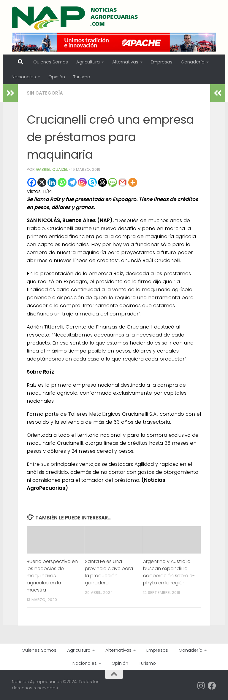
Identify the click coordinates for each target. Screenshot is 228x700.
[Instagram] (82, 182)
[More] (132, 182)
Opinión (56, 77)
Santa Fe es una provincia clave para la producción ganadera (109, 572)
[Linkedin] (52, 182)
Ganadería (193, 62)
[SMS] (112, 182)
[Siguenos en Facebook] (212, 686)
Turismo (81, 77)
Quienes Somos (50, 62)
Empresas (161, 62)
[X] (41, 182)
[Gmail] (122, 182)
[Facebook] (31, 182)
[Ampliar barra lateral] (10, 93)
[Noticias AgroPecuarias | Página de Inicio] (75, 18)
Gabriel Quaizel (52, 169)
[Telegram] (72, 182)
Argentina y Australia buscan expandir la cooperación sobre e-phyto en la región (169, 572)
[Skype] (92, 182)
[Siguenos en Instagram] (201, 686)
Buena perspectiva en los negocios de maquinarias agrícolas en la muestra (52, 575)
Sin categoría (45, 93)
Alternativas (125, 62)
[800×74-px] (114, 42)
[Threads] (102, 182)
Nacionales (24, 77)
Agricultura (88, 62)
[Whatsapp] (62, 182)
